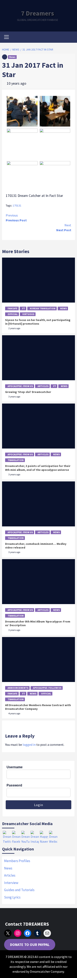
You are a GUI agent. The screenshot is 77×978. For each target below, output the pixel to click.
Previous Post (16, 217)
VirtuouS (28, 314)
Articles (43, 386)
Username (15, 767)
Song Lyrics (12, 897)
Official (13, 314)
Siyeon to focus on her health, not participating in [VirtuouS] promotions (37, 321)
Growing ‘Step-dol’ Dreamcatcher (28, 392)
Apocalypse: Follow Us (47, 687)
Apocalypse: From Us (20, 386)
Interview (11, 882)
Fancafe (12, 308)
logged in (29, 744)
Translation (16, 460)
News (12, 56)
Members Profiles (17, 861)
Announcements (18, 687)
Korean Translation (42, 308)
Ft (23, 308)
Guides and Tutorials (19, 890)
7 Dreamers (37, 13)
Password (14, 785)
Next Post (63, 227)
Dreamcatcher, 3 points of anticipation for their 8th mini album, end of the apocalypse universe (37, 467)
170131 (17, 205)
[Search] (70, 37)
